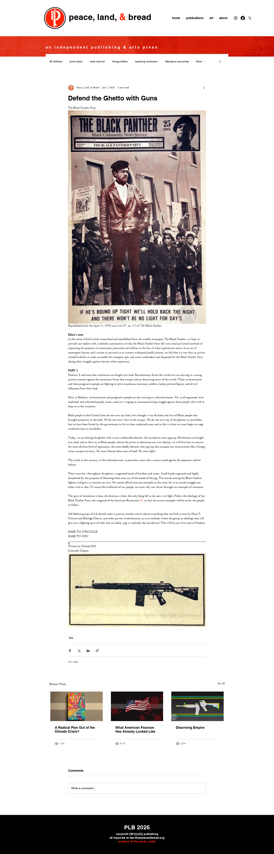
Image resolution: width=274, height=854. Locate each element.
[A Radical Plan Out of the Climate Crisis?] (76, 706)
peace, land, (93, 17)
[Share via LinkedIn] (88, 650)
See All (221, 683)
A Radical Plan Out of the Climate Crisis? (75, 729)
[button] (220, 61)
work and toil (97, 61)
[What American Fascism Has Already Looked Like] (137, 706)
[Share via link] (97, 650)
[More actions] (203, 88)
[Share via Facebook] (70, 650)
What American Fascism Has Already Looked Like (135, 729)
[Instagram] (236, 18)
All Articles (55, 61)
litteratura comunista (177, 61)
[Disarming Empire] (197, 706)
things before (120, 61)
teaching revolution (146, 61)
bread (139, 17)
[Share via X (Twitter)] (79, 650)
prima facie (76, 61)
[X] (250, 18)
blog (71, 637)
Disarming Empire (190, 727)
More (199, 61)
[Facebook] (243, 18)
